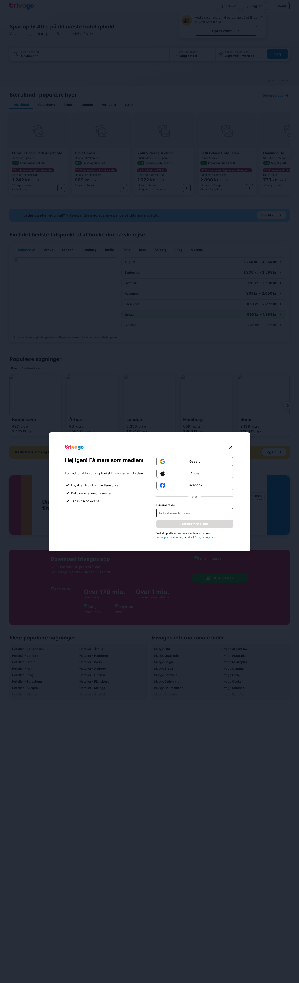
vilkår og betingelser (202, 537)
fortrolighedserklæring (169, 537)
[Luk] (230, 447)
